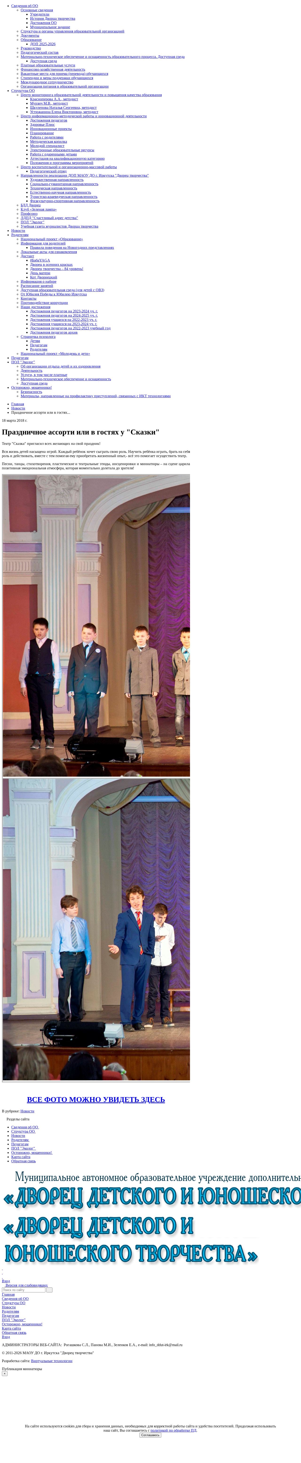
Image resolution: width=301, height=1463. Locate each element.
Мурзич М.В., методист (49, 103)
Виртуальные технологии (51, 1361)
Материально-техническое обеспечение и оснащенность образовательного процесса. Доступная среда (103, 57)
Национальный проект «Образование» (52, 239)
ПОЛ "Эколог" (32, 222)
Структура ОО (23, 91)
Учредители (39, 14)
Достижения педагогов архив (54, 332)
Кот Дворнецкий (43, 277)
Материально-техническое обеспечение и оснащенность (66, 379)
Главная (8, 1294)
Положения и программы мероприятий (61, 163)
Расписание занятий (37, 286)
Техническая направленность (53, 188)
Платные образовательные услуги (48, 65)
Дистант (27, 256)
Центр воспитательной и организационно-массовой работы (69, 167)
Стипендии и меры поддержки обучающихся (57, 78)
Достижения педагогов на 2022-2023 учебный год (70, 328)
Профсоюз (29, 214)
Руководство (31, 48)
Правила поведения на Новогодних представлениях (72, 248)
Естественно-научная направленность (60, 192)
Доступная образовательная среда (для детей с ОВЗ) (62, 290)
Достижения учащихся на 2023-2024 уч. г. (63, 324)
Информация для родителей (43, 243)
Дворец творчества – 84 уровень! (56, 269)
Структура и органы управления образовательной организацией (72, 31)
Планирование (42, 133)
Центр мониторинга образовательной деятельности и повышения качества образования (91, 95)
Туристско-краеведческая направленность (63, 197)
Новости (18, 231)
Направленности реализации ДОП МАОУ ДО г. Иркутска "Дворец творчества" (85, 175)
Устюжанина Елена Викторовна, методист (64, 112)
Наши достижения (35, 307)
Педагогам (38, 345)
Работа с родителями (46, 137)
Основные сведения (37, 10)
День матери (40, 273)
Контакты (28, 298)
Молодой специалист (47, 146)
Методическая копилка (48, 141)
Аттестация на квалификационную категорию (67, 158)
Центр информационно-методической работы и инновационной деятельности (84, 116)
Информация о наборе (38, 281)
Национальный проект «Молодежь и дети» (55, 354)
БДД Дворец (31, 205)
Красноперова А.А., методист (54, 99)
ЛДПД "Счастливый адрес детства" (49, 218)
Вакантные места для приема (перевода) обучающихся (64, 74)
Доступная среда (43, 61)
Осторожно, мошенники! (31, 387)
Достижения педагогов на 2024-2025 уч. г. (64, 315)
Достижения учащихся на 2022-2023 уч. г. (63, 320)
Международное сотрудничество (47, 82)
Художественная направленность (56, 180)
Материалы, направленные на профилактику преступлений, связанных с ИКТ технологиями (96, 396)
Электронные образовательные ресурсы (62, 150)
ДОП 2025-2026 (42, 44)
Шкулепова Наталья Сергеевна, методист (63, 108)
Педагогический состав (40, 52)
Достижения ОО (43, 23)
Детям (35, 341)
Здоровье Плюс (42, 125)
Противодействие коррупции (44, 303)
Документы (30, 35)
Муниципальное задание (50, 27)
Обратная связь (14, 1333)
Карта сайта (11, 1328)
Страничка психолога (38, 337)
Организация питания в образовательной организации (65, 86)
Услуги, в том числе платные (44, 375)
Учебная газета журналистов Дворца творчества (59, 226)
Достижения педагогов (48, 120)
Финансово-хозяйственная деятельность (53, 69)
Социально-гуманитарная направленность (64, 184)
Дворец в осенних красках (51, 264)
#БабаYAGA (40, 260)
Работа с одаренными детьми (53, 154)
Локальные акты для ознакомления (49, 252)
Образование (31, 40)
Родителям (19, 235)
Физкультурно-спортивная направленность (64, 201)
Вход (6, 1281)
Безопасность (31, 392)
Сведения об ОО (24, 6)
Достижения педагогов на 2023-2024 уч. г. (64, 311)
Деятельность (31, 371)
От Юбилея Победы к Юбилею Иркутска (54, 294)
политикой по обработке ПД (173, 1430)
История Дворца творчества (52, 18)
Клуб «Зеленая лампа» (39, 209)
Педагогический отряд (48, 171)
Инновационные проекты (51, 129)
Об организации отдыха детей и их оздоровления (60, 366)
